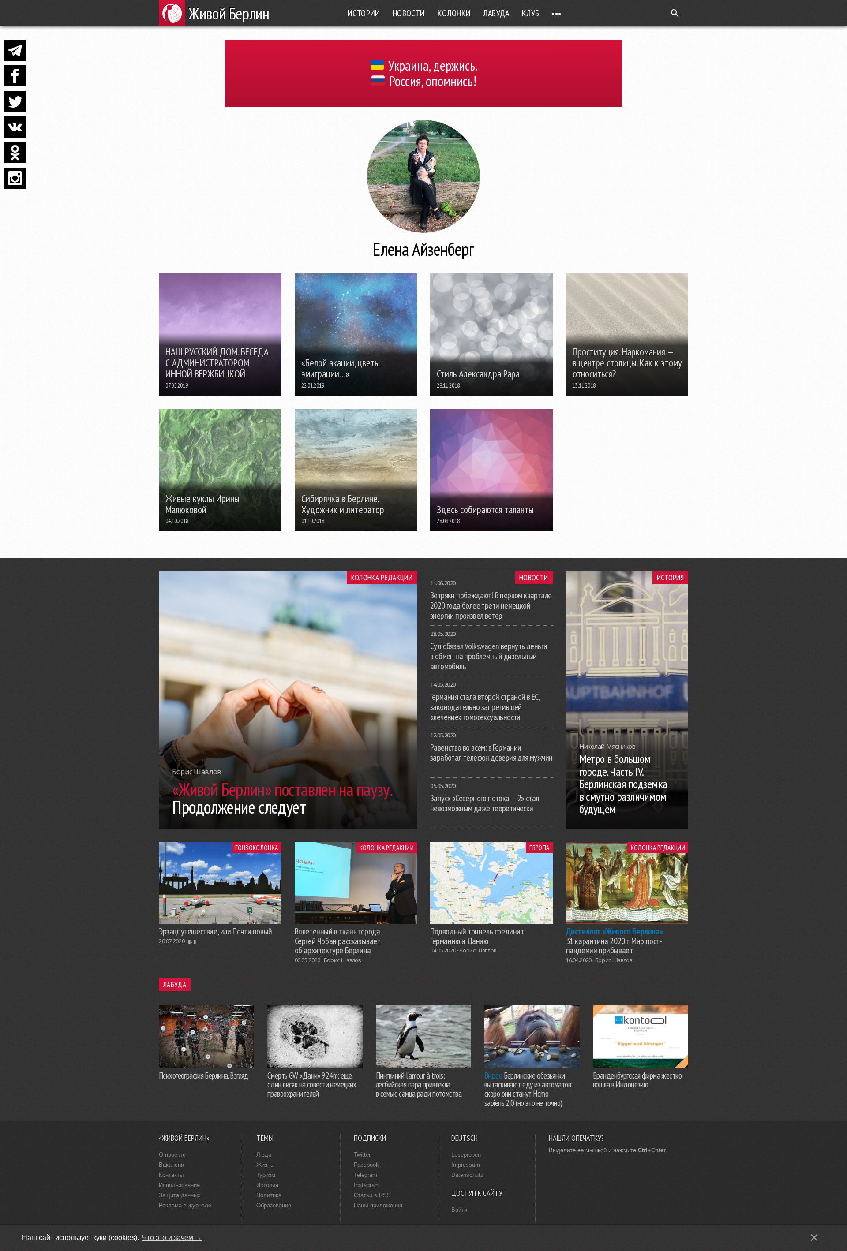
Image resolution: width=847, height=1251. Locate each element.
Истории (364, 13)
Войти (459, 1209)
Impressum (465, 1164)
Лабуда (496, 13)
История (670, 578)
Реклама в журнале (185, 1205)
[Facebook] (15, 75)
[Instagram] (15, 178)
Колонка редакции (381, 578)
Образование (273, 1205)
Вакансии (171, 1164)
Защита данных (180, 1195)
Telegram (365, 1175)
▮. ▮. (192, 941)
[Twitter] (15, 101)
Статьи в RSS (372, 1195)
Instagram (366, 1185)
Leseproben (466, 1154)
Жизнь (265, 1164)
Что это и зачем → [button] (172, 1237)
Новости (409, 13)
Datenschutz (467, 1175)
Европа (539, 847)
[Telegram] (15, 50)
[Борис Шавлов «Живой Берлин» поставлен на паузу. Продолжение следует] (288, 826)
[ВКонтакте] (15, 127)
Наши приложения (378, 1205)
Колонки (454, 13)
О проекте (172, 1154)
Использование (179, 1185)
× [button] (814, 1238)
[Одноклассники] (15, 152)
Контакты (171, 1175)
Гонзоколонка (256, 847)
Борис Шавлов (342, 960)
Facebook (366, 1164)
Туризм (265, 1175)
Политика (268, 1195)
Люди (263, 1154)
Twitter (362, 1154)
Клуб (531, 13)
